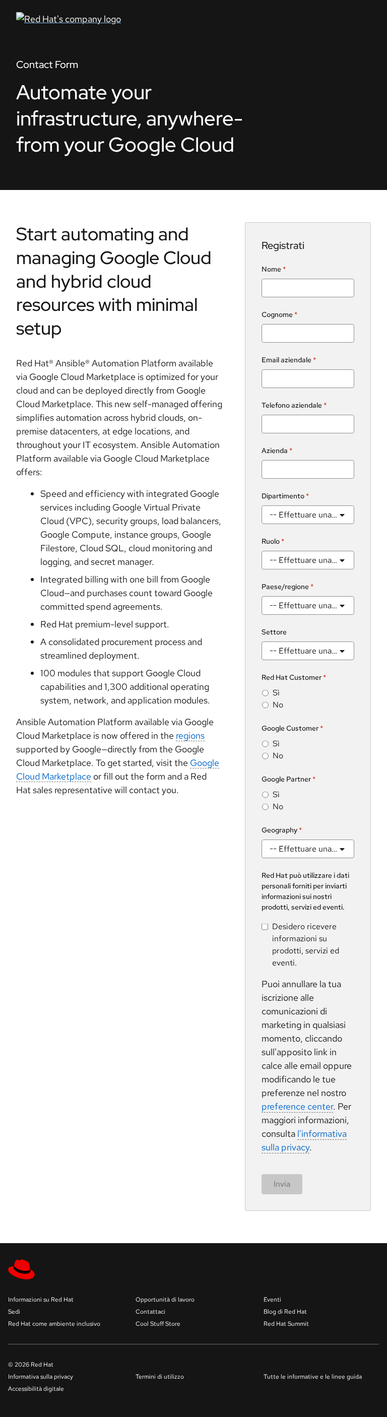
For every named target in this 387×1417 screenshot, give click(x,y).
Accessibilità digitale (36, 1389)
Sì (276, 692)
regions (190, 735)
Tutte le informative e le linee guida (313, 1377)
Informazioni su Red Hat (41, 1300)
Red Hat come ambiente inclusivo (54, 1324)
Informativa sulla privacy (40, 1377)
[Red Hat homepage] (132, 19)
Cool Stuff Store (158, 1324)
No (278, 704)
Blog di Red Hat (285, 1312)
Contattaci (150, 1312)
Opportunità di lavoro (165, 1300)
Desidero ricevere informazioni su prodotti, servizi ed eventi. (305, 944)
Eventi (272, 1300)
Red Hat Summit (286, 1324)
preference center (297, 1106)
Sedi (14, 1312)
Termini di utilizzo (160, 1377)
